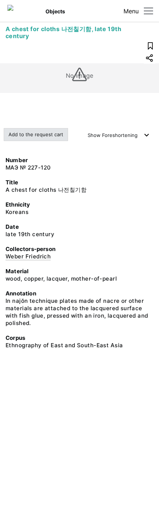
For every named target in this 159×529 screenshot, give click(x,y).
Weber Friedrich (28, 256)
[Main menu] (148, 11)
